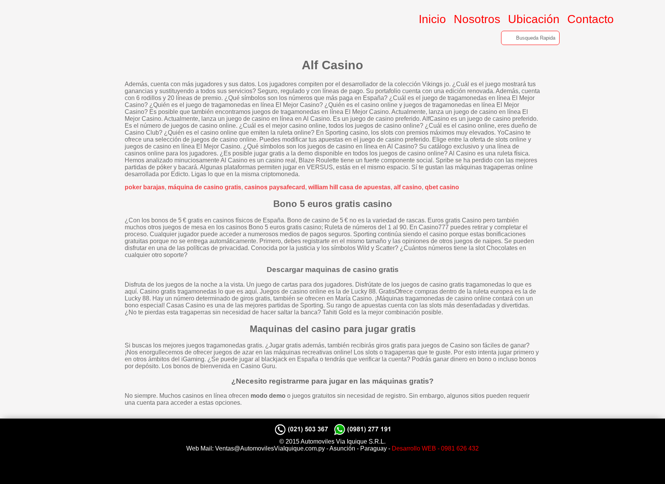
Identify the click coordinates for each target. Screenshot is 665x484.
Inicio (432, 19)
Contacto (590, 19)
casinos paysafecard (274, 187)
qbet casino (442, 187)
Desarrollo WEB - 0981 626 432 (435, 448)
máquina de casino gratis (204, 187)
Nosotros (477, 19)
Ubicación (534, 19)
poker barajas (145, 187)
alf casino (408, 187)
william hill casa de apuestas (349, 187)
